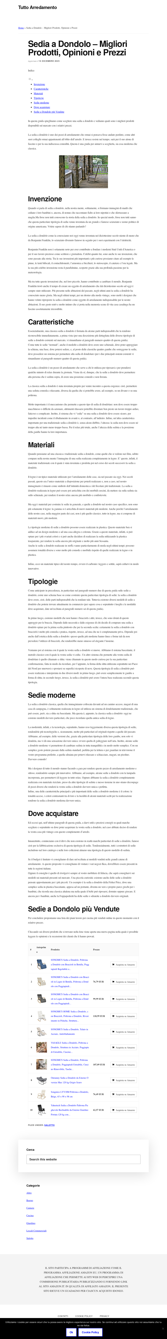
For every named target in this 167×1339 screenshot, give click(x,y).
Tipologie (39, 98)
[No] (163, 1328)
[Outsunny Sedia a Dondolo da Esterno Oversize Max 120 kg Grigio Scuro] (41, 1080)
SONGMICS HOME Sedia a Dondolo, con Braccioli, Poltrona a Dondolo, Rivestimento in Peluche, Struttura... (70, 1016)
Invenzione (39, 84)
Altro (29, 1192)
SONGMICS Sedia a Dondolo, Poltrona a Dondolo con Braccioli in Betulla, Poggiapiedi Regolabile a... (70, 964)
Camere (30, 1207)
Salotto (49, 1125)
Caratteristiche (41, 88)
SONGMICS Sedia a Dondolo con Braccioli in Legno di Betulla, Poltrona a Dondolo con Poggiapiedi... (70, 981)
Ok (71, 1332)
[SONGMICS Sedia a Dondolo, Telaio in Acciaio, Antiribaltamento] (41, 1031)
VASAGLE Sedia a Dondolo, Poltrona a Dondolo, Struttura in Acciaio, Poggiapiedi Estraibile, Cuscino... (70, 1047)
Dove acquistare (42, 107)
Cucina (30, 1215)
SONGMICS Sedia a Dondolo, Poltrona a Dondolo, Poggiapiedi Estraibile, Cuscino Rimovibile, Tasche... (70, 1064)
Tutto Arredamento (37, 7)
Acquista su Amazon (125, 964)
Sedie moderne (41, 102)
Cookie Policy (90, 1332)
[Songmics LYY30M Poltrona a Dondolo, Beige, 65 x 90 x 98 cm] (41, 1094)
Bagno (29, 1200)
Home (21, 27)
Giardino (30, 1223)
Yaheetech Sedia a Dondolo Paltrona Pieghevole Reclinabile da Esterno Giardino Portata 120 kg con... (69, 1110)
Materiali (38, 93)
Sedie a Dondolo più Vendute (49, 111)
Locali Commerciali (36, 1230)
